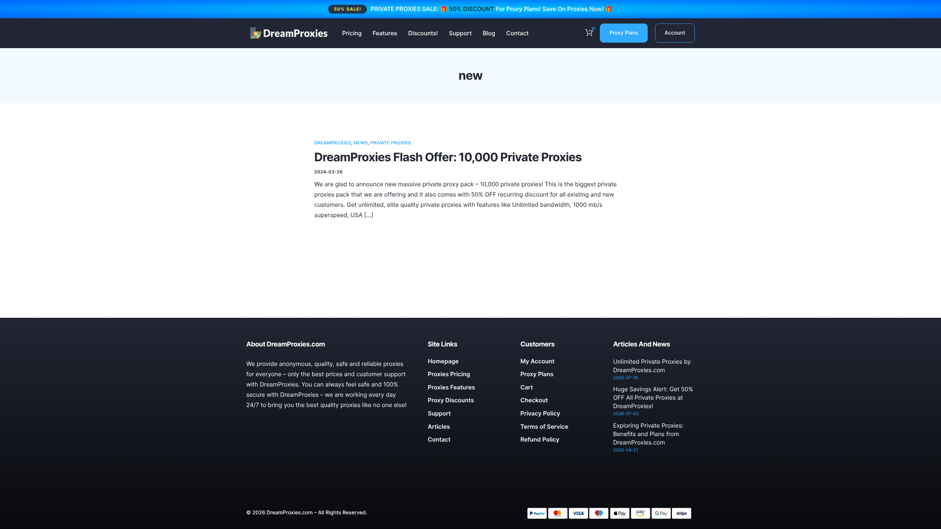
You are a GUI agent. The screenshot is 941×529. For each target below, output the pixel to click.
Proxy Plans (623, 33)
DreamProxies (332, 142)
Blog (489, 33)
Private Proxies (391, 142)
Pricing (352, 33)
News (361, 142)
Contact (517, 33)
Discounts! (423, 33)
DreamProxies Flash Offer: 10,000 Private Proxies (448, 157)
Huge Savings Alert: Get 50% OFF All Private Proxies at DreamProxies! (653, 397)
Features (385, 33)
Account (675, 33)
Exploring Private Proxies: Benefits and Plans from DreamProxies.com (648, 434)
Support (460, 33)
